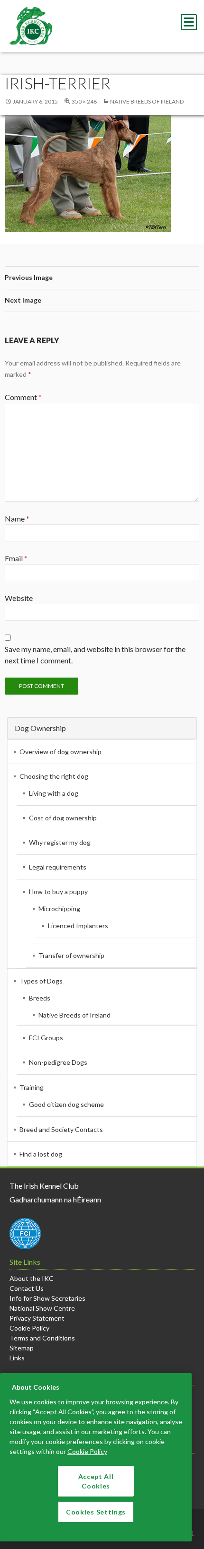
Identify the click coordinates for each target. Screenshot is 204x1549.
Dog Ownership (40, 727)
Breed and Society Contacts (61, 1129)
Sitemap (21, 1348)
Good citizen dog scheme (66, 1104)
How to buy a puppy (58, 892)
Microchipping (59, 909)
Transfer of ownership (71, 955)
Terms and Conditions (42, 1338)
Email (16, 558)
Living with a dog (53, 793)
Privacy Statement (37, 1318)
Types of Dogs (41, 981)
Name (17, 518)
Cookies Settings (96, 1512)
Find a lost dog (40, 1154)
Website (19, 597)
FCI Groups (46, 1038)
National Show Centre (42, 1308)
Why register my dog (60, 842)
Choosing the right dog (53, 776)
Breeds (39, 998)
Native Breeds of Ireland (147, 101)
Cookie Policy (29, 1328)
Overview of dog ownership (60, 752)
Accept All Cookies (96, 1481)
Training (31, 1087)
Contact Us (26, 1288)
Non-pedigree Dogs (58, 1062)
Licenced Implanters (78, 926)
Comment (23, 396)
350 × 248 (84, 101)
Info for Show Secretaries (47, 1298)
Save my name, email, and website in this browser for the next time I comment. (95, 654)
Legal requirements (57, 867)
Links (17, 1358)
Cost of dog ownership (63, 818)
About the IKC (31, 1278)
